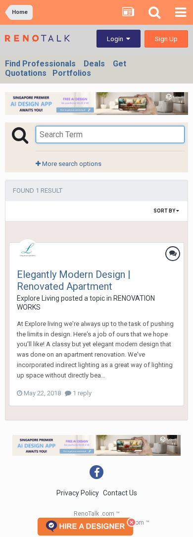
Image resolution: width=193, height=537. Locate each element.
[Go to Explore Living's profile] (28, 250)
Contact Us (120, 493)
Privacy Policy (77, 493)
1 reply (81, 393)
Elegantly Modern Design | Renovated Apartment (74, 280)
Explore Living (38, 298)
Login (116, 39)
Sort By (164, 211)
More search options (71, 163)
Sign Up (166, 39)
